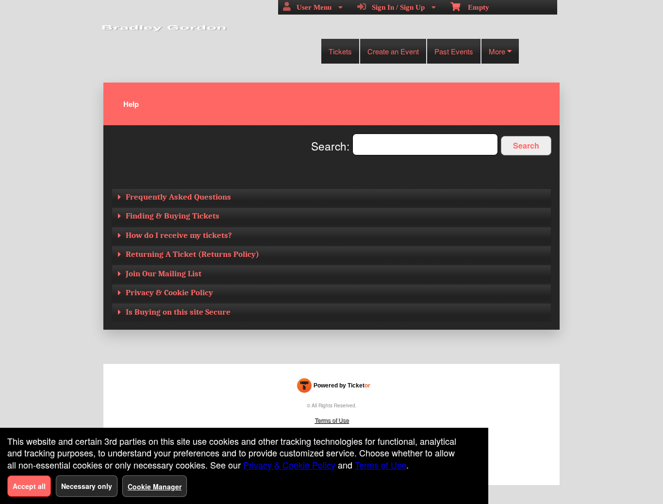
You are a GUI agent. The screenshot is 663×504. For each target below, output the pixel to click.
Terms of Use (332, 420)
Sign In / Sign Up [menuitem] (396, 7)
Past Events (453, 51)
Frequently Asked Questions (178, 197)
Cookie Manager (155, 486)
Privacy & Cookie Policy (169, 292)
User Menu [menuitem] (312, 7)
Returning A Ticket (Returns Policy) (192, 254)
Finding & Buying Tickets (172, 215)
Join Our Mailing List (163, 273)
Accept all (29, 486)
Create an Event (393, 51)
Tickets (340, 51)
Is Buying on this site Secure (178, 312)
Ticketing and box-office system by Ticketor (334, 387)
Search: (331, 145)
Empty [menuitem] (474, 7)
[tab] (331, 197)
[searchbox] (425, 144)
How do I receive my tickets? (179, 235)
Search (526, 145)
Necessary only (86, 486)
